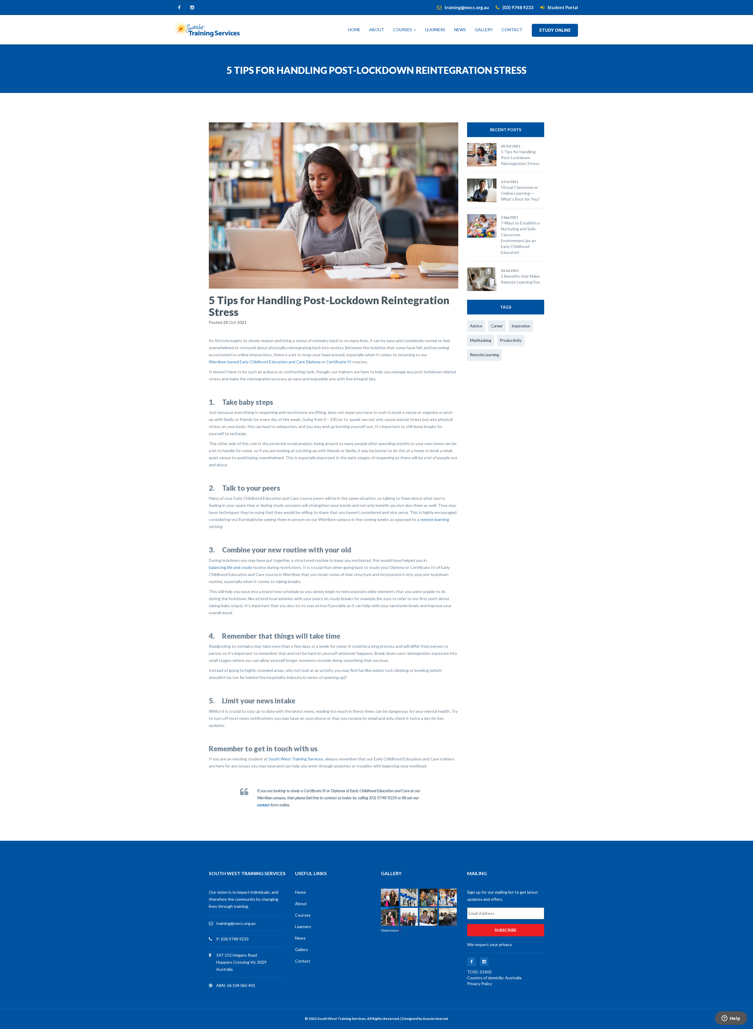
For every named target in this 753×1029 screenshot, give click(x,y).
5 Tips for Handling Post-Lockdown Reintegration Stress (520, 157)
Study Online (555, 30)
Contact (512, 29)
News (460, 29)
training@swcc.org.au (236, 923)
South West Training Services (296, 758)
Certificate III (338, 361)
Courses (402, 29)
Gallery (484, 29)
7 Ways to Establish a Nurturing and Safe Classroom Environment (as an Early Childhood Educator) (520, 237)
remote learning (434, 519)
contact (263, 804)
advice (476, 326)
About (376, 29)
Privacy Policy (479, 983)
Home (354, 29)
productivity (511, 340)
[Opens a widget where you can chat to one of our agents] (731, 1018)
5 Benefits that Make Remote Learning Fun (520, 279)
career (497, 326)
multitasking (480, 340)
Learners (435, 29)
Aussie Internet (435, 1018)
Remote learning (484, 354)
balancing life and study (230, 567)
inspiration (521, 326)
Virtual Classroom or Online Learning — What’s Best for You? (520, 193)
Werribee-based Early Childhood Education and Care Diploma (265, 361)
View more (390, 930)
